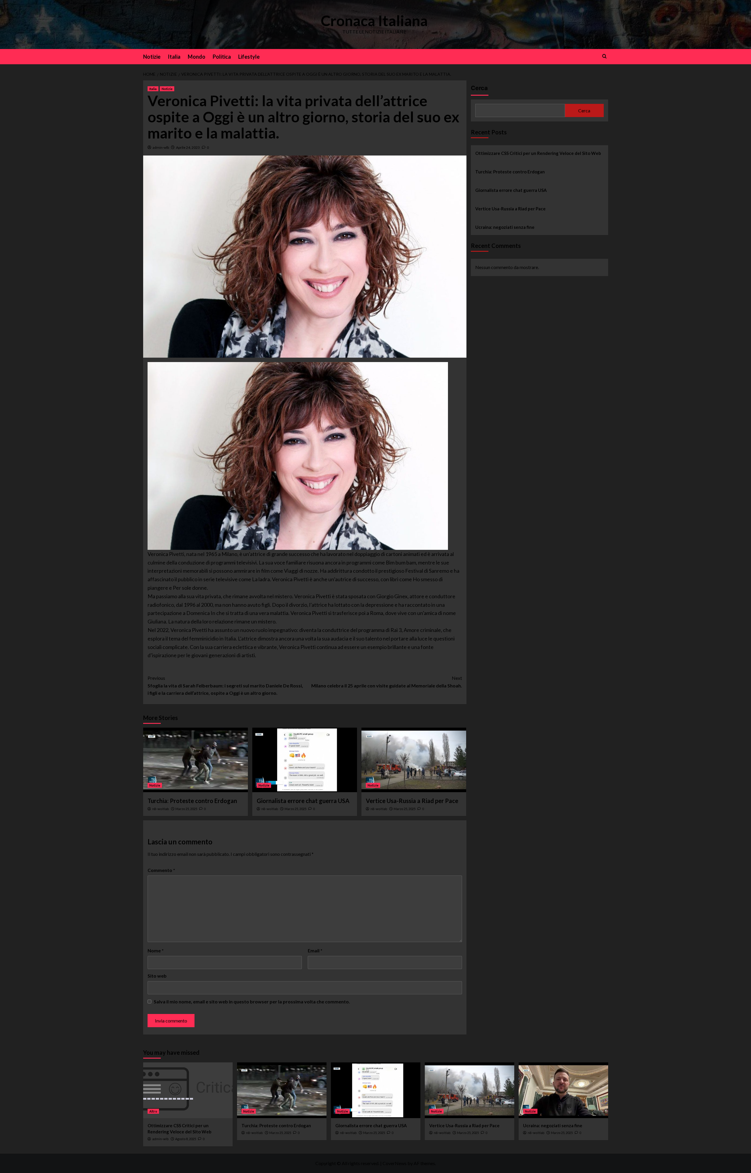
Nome (156, 950)
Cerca (479, 88)
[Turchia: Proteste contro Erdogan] (195, 760)
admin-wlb (161, 147)
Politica (222, 56)
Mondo (196, 56)
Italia (174, 56)
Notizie (151, 56)
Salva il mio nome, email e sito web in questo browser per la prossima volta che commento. (252, 1001)
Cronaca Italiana (374, 20)
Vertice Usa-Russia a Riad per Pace (412, 800)
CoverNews (395, 1163)
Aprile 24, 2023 (188, 147)
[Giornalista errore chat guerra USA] (304, 760)
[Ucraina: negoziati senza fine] (563, 1090)
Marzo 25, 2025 (186, 809)
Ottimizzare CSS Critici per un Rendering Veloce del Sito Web (538, 153)
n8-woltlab (160, 809)
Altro (153, 1111)
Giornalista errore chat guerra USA (303, 800)
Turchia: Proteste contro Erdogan (192, 800)
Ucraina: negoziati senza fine (505, 227)
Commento (161, 870)
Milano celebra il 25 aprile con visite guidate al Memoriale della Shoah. (386, 681)
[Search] (604, 56)
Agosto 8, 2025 (185, 1139)
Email (315, 950)
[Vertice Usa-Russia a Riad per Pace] (413, 760)
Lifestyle (249, 56)
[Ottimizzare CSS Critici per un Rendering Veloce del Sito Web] (188, 1090)
